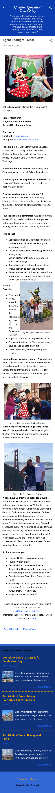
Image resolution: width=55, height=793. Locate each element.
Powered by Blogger (28, 779)
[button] (51, 40)
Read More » (45, 687)
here (34, 618)
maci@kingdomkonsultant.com (27, 611)
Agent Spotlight (11, 629)
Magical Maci (29, 629)
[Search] (51, 8)
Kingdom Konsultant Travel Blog (27, 9)
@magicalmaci (20, 136)
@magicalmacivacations (26, 139)
